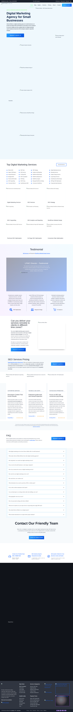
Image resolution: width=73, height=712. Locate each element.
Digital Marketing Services (56, 170)
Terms (31, 710)
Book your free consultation (6, 699)
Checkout (67, 1)
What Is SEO (10, 170)
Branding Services (54, 172)
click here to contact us (36, 426)
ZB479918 (18, 710)
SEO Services (23, 172)
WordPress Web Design (37, 174)
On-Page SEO (23, 174)
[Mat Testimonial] (36, 281)
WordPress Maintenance (37, 176)
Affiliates (45, 710)
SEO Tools (22, 170)
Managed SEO (11, 176)
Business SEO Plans (34, 686)
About (54, 5)
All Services (58, 1)
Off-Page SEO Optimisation (35, 704)
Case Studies (21, 689)
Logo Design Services (55, 176)
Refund (38, 710)
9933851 (12, 710)
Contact (59, 5)
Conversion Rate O (12, 183)
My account (63, 1)
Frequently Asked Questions (56, 183)
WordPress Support (36, 178)
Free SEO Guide (22, 692)
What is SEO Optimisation (34, 698)
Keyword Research (12, 174)
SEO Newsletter (22, 703)
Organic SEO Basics (12, 172)
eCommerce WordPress (37, 183)
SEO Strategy (35, 170)
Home (32, 5)
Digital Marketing (33, 687)
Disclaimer (34, 710)
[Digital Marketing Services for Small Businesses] (49, 686)
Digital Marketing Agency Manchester (15, 362)
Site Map (20, 704)
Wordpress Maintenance (34, 692)
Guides (39, 5)
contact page (32, 440)
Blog (35, 5)
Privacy (28, 710)
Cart (70, 1)
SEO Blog (22, 178)
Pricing (49, 5)
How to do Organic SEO (34, 701)
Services (44, 5)
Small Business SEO (24, 183)
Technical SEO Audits (12, 178)
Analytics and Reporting (37, 172)
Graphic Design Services (55, 174)
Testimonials (21, 687)
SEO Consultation (23, 176)
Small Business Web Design (56, 178)
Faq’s (20, 706)
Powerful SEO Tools (33, 706)
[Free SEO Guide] (62, 688)
